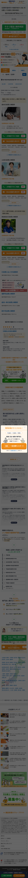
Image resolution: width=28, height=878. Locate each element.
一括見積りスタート (14, 446)
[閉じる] (24, 427)
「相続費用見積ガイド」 (14, 450)
